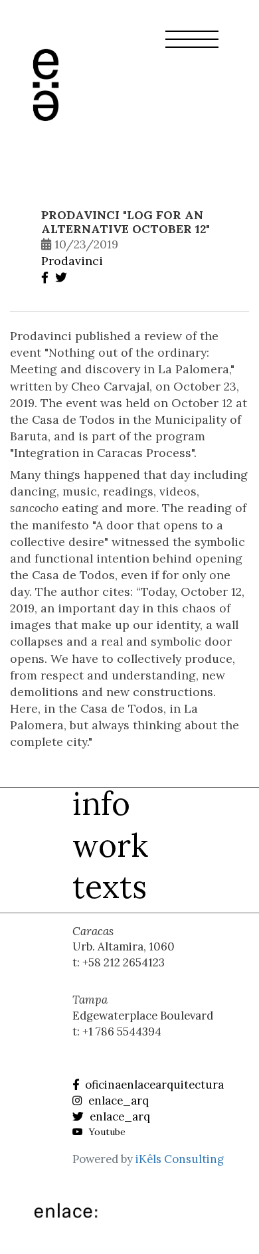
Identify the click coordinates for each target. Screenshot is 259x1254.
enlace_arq (117, 1100)
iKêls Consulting (179, 1159)
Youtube (106, 1132)
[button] (192, 47)
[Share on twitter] (62, 277)
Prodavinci (72, 260)
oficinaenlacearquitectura (153, 1084)
